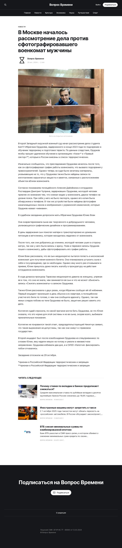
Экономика (60, 13)
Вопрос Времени (61, 4)
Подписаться (110, 5)
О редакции (61, 513)
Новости (37, 13)
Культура (49, 13)
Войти (98, 5)
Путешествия (83, 13)
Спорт (95, 13)
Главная (27, 13)
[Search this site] (5, 5)
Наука (71, 13)
